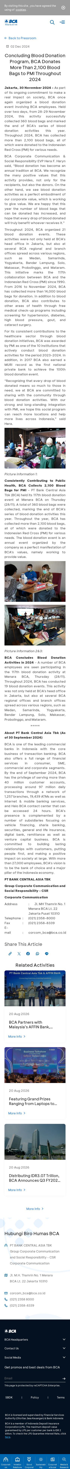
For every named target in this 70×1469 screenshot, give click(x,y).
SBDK (9, 1397)
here (7, 1436)
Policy (35, 1397)
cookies (21, 9)
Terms (61, 1397)
